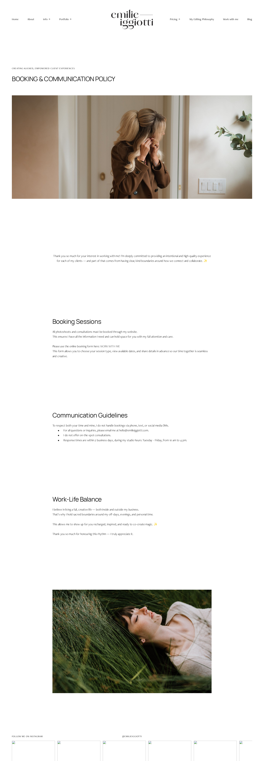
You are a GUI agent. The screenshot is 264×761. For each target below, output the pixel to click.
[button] (46, 19)
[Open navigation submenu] (71, 19)
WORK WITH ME (110, 346)
